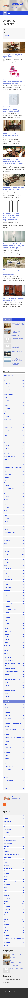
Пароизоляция (14, 471)
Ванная (14, 685)
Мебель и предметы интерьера (14, 436)
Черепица (14, 505)
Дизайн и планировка (14, 442)
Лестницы (14, 540)
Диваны (14, 549)
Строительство (14, 766)
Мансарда (14, 758)
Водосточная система (14, 411)
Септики (14, 477)
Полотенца (14, 718)
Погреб (14, 763)
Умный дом (14, 734)
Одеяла (14, 710)
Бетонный (14, 601)
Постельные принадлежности (14, 723)
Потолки (14, 674)
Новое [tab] (14, 319)
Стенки (14, 551)
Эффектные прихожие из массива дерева (13, 299)
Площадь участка (14, 532)
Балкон (14, 380)
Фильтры (14, 408)
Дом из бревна (14, 451)
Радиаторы (14, 587)
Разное (14, 650)
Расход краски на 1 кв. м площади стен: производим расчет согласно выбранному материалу (17, 361)
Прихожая (14, 645)
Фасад (14, 772)
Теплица (14, 639)
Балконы (14, 383)
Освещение (14, 571)
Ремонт (14, 518)
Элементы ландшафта (14, 538)
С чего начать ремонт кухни (17, 339)
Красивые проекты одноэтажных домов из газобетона (17, 353)
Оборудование (14, 400)
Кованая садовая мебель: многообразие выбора (13, 188)
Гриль (14, 744)
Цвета (14, 788)
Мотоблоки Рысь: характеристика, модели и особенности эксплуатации (16, 332)
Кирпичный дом (14, 491)
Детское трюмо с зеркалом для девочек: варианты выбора (12, 81)
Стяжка (14, 612)
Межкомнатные (14, 427)
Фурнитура (14, 430)
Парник (14, 634)
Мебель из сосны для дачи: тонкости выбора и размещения (13, 272)
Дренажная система (14, 456)
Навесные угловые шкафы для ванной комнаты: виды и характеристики (11, 216)
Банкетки (14, 546)
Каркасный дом (14, 480)
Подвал (14, 595)
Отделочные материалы (14, 671)
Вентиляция (14, 389)
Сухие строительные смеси (14, 679)
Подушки (14, 712)
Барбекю (14, 741)
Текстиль (14, 707)
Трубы (14, 405)
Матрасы (14, 699)
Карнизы (14, 482)
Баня (14, 620)
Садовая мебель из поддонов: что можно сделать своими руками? (13, 161)
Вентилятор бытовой (14, 729)
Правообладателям (13, 989)
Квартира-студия (14, 488)
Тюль (14, 785)
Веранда (14, 626)
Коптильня (14, 747)
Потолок (14, 440)
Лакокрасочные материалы (14, 663)
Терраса (14, 642)
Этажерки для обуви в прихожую (12, 56)
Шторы (14, 777)
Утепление (14, 769)
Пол (14, 598)
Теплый (14, 615)
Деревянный (14, 604)
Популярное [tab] (7, 319)
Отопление (14, 582)
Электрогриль (14, 732)
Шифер (14, 507)
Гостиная (14, 416)
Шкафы (14, 562)
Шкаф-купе (14, 560)
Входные (14, 424)
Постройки (14, 617)
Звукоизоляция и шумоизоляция (14, 468)
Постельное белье (14, 721)
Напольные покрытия (14, 609)
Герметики (14, 657)
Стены (14, 677)
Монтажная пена (14, 666)
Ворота (14, 527)
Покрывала (14, 715)
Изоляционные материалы (14, 462)
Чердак (14, 774)
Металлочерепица (14, 502)
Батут (14, 593)
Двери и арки (14, 419)
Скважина (14, 402)
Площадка (14, 590)
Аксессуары (14, 445)
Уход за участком (14, 535)
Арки (14, 422)
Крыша (14, 499)
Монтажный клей (14, 668)
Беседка (14, 623)
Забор (14, 529)
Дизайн (14, 755)
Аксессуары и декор (14, 375)
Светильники (14, 579)
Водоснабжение (14, 394)
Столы (14, 554)
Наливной (14, 606)
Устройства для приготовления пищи (14, 738)
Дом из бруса (14, 453)
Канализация (14, 474)
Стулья (14, 557)
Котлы (14, 584)
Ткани (14, 783)
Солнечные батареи (14, 690)
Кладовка (14, 494)
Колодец (14, 397)
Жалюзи (14, 459)
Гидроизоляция (14, 464)
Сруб (14, 704)
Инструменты (14, 660)
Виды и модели (14, 780)
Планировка (14, 761)
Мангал (14, 750)
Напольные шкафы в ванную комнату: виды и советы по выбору (13, 246)
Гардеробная (14, 413)
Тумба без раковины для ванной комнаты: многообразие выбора (13, 109)
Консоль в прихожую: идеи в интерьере (12, 134)
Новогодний (14, 378)
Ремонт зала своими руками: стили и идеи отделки (17, 325)
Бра (14, 573)
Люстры (14, 576)
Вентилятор (14, 391)
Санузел (14, 682)
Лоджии (14, 386)
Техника (14, 521)
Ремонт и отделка (14, 648)
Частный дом (14, 752)
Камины (14, 448)
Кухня (14, 510)
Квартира (14, 485)
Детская (14, 433)
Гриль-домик (14, 631)
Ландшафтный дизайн (14, 524)
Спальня (7, 36)
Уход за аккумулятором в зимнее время (16, 346)
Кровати (14, 696)
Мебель (14, 516)
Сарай (14, 637)
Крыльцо (14, 496)
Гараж (14, 628)
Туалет (14, 688)
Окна (14, 565)
